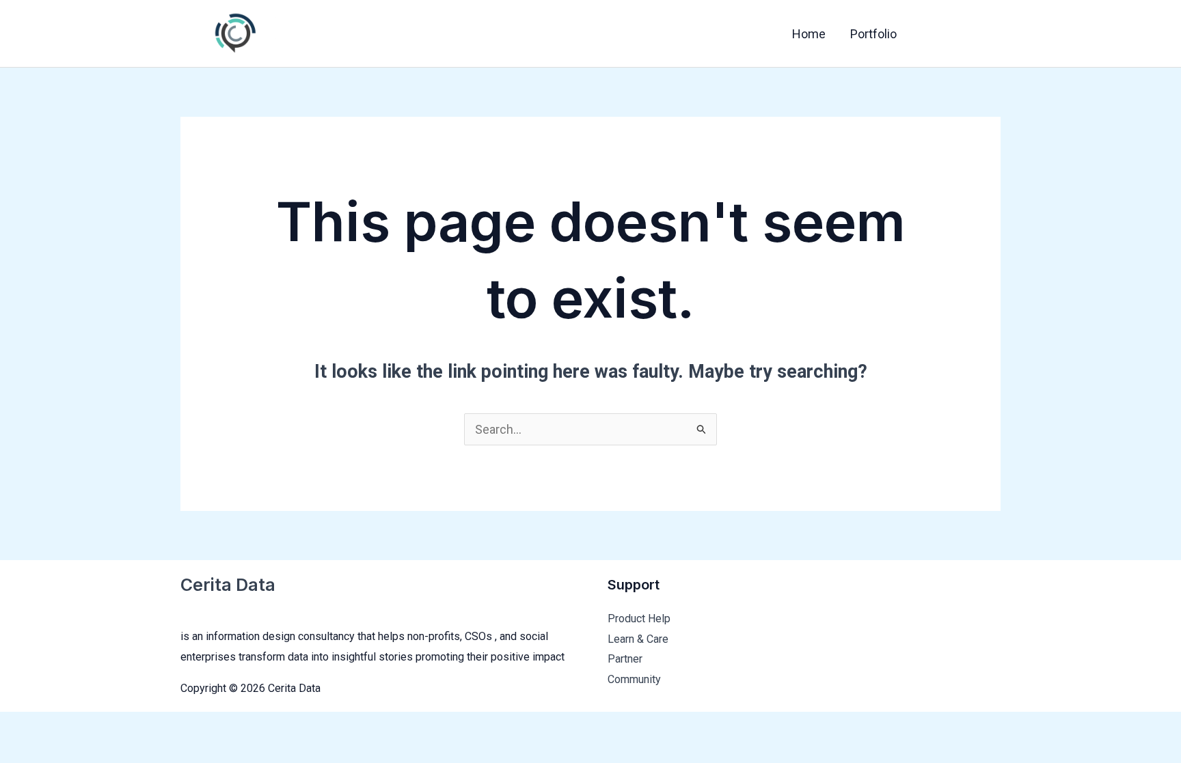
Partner (625, 658)
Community (634, 679)
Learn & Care (638, 639)
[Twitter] (961, 35)
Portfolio (873, 34)
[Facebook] (933, 35)
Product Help (639, 618)
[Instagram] (990, 35)
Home (809, 34)
